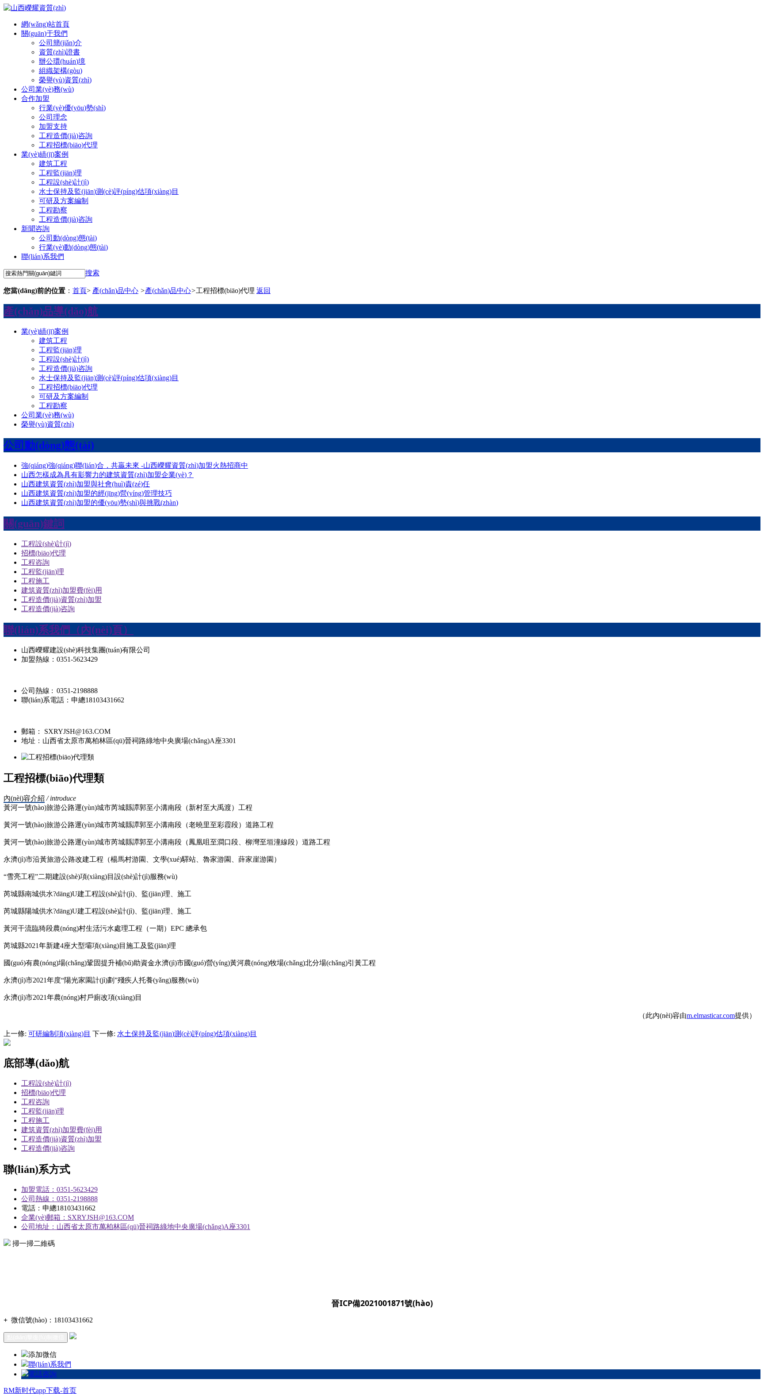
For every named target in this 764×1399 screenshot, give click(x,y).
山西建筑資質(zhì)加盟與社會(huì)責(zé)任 (85, 484)
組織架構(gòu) (60, 70)
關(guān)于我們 (44, 33)
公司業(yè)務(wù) (47, 89)
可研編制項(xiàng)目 (59, 1033)
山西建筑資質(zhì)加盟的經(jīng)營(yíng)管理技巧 (96, 493)
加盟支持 (53, 126)
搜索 (92, 273)
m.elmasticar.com (711, 1015)
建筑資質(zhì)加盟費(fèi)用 (61, 590)
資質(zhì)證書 (59, 52)
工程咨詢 (35, 562)
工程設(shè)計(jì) (64, 182)
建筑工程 (53, 163)
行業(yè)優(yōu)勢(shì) (72, 108)
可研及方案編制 (63, 200)
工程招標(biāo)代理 (68, 145)
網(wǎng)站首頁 (45, 24)
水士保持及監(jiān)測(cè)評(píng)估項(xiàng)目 (109, 191)
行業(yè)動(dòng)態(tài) (73, 247)
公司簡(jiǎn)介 (60, 42)
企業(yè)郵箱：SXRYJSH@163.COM (77, 1217)
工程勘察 (53, 210)
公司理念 (53, 117)
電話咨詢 (42, 1374)
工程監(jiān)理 (60, 173)
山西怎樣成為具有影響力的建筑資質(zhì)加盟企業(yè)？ (107, 474)
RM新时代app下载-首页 (40, 1390)
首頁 (80, 290)
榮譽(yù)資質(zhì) (65, 80)
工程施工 (35, 581)
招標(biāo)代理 (43, 553)
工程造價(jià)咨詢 (65, 135)
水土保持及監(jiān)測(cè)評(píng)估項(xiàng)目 (187, 1033)
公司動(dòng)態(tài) (68, 238)
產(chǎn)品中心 (115, 290)
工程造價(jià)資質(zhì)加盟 (61, 599)
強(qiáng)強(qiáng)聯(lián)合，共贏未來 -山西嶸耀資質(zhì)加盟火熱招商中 (134, 465)
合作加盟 (35, 98)
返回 (263, 290)
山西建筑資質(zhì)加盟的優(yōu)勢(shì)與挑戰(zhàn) (99, 502)
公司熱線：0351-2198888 (59, 1198)
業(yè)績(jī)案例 (45, 154)
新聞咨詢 (35, 228)
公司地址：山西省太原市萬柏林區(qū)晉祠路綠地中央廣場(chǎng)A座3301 (135, 1226)
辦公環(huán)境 (62, 61)
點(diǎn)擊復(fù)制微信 (35, 1337)
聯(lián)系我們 (42, 256)
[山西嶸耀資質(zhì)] (35, 8)
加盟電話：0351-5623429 (59, 1189)
